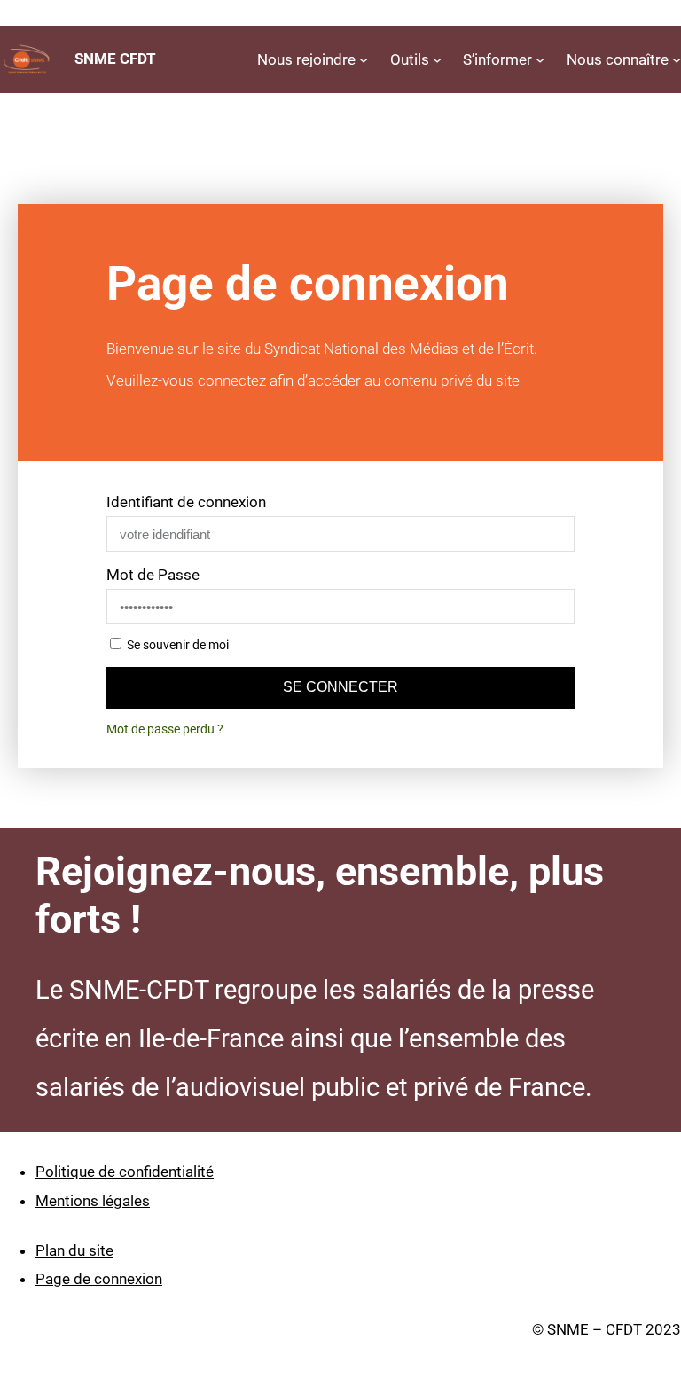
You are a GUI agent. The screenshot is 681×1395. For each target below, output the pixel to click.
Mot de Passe (153, 575)
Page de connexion (98, 1279)
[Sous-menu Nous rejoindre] (363, 59)
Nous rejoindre (306, 59)
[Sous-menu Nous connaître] (676, 59)
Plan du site (74, 1250)
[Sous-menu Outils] (437, 59)
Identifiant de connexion (186, 502)
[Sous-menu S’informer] (540, 59)
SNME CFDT (115, 58)
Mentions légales (92, 1201)
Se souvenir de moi (176, 645)
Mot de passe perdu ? (164, 729)
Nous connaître (618, 59)
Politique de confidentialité (124, 1171)
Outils (409, 59)
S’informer (497, 59)
